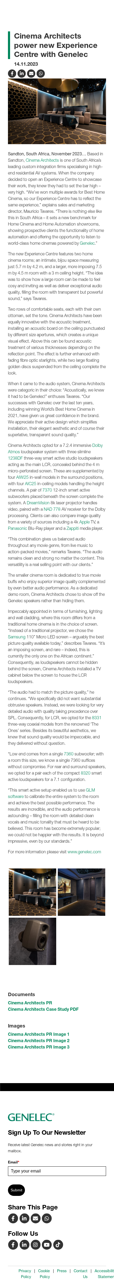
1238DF (15, 458)
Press (62, 1270)
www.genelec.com (84, 851)
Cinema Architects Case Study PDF (43, 1009)
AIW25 (22, 477)
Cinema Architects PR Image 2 (38, 1040)
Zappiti (73, 528)
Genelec (87, 243)
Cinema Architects (42, 160)
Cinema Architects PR (30, 1002)
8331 (97, 717)
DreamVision (38, 502)
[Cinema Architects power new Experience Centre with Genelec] (32, 73)
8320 (85, 773)
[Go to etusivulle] (57, 1117)
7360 (68, 753)
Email (13, 1162)
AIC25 (30, 483)
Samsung (16, 636)
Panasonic (17, 528)
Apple (84, 522)
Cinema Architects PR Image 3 (38, 1047)
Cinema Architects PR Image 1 (38, 1034)
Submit (16, 1190)
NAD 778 (52, 509)
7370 (47, 490)
